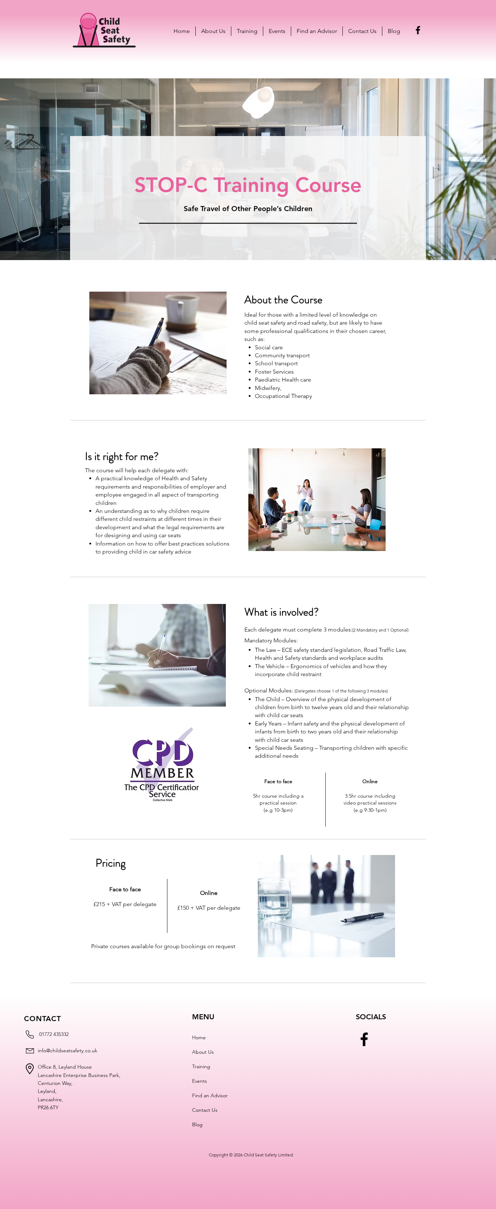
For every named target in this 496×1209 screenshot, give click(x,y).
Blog (197, 1124)
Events (199, 1081)
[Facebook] (417, 30)
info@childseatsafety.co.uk (67, 1050)
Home (199, 1037)
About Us (203, 1052)
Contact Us (204, 1110)
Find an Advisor (210, 1095)
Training (201, 1066)
